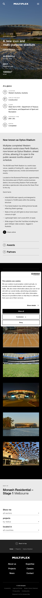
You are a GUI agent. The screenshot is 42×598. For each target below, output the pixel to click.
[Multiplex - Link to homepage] (21, 558)
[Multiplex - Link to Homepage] (21, 4)
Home (11, 549)
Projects (18, 549)
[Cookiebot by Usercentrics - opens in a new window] (31, 274)
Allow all (21, 311)
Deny (21, 322)
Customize (20, 317)
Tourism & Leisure (9, 36)
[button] (4, 4)
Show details (31, 305)
